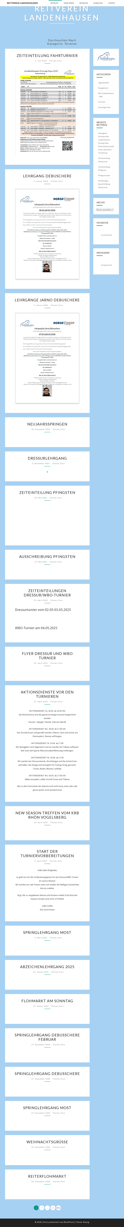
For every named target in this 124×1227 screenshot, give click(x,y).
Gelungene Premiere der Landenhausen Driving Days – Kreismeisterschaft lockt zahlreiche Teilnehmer (106, 143)
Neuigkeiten (103, 88)
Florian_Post (56, 61)
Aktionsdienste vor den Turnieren (47, 694)
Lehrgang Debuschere (47, 176)
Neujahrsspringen (47, 424)
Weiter (58, 1208)
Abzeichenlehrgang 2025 (47, 966)
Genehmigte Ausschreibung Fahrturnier (104, 184)
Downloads (98, 3)
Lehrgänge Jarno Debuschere (47, 300)
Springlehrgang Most (47, 932)
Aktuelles (54, 3)
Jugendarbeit (103, 82)
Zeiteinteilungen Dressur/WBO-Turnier (47, 592)
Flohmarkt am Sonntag (47, 1001)
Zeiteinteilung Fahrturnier (47, 55)
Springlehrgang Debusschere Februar (47, 1037)
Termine (101, 102)
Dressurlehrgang (47, 458)
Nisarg (86, 1222)
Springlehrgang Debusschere (47, 1073)
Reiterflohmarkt (47, 1176)
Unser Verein (69, 3)
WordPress (69, 1222)
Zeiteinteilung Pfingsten (47, 492)
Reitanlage (83, 3)
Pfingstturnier (104, 175)
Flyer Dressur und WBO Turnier (47, 655)
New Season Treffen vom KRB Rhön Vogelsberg (47, 815)
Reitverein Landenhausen (22, 2)
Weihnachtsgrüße (47, 1142)
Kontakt (111, 3)
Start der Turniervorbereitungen (47, 853)
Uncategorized (104, 107)
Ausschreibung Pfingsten (47, 556)
